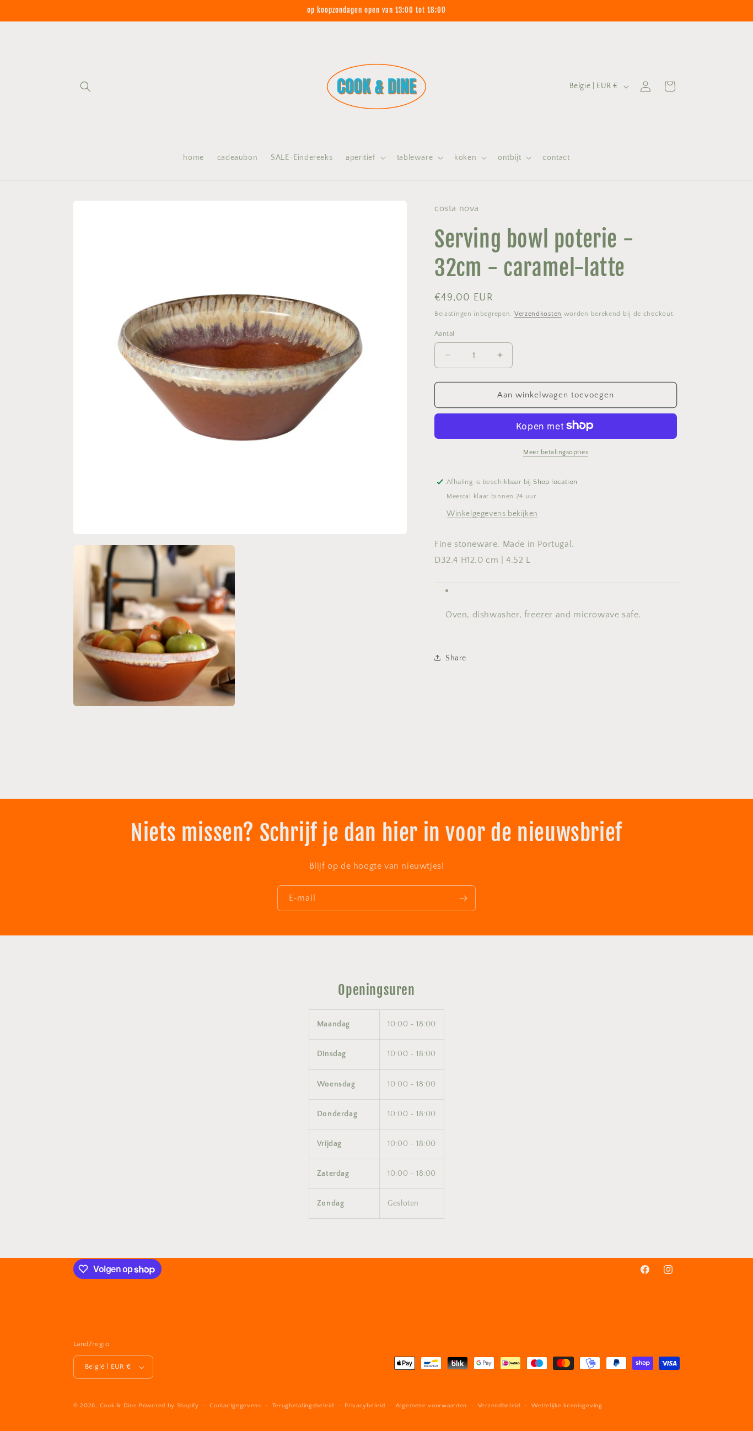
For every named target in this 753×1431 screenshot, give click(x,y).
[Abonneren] (463, 898)
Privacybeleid (365, 1405)
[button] (85, 86)
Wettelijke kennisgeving (567, 1405)
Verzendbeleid (499, 1405)
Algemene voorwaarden (431, 1405)
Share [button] (455, 657)
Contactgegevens (235, 1405)
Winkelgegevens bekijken (492, 513)
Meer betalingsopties (555, 451)
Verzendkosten (538, 313)
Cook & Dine (118, 1405)
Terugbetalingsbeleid (303, 1405)
